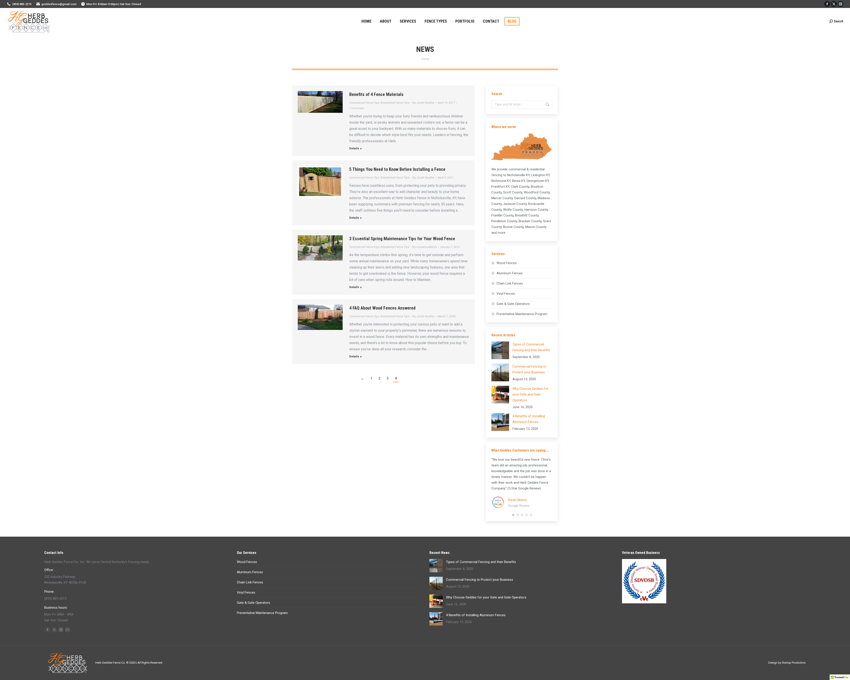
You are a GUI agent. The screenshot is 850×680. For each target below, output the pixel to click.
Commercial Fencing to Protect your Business (529, 369)
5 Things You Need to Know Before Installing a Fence (397, 169)
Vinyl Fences (505, 294)
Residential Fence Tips (395, 102)
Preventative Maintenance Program (521, 314)
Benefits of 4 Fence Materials (376, 94)
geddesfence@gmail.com (58, 4)
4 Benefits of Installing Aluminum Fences (528, 419)
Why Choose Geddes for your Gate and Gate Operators (530, 394)
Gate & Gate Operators (513, 304)
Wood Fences (506, 263)
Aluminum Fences (509, 273)
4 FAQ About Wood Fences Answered (382, 308)
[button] (513, 515)
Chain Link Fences (509, 283)
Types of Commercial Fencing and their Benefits (531, 347)
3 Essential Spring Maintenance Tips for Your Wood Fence (402, 238)
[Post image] (500, 350)
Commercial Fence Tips (364, 102)
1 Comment (356, 108)
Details (354, 148)
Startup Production (794, 662)
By (423, 102)
